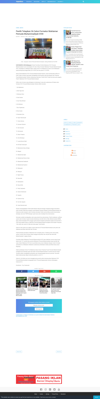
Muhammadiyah (51, 1)
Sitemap (67, 138)
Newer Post (19, 351)
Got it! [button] (96, 397)
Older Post (59, 351)
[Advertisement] (50, 15)
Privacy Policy (55, 394)
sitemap (47, 394)
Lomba (74, 122)
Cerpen (69, 122)
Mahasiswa (36, 1)
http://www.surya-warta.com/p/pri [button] (48, 397)
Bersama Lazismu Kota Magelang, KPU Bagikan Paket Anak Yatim (33, 289)
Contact (41, 394)
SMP (79, 124)
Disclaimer (67, 133)
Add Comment (31, 36)
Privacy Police (68, 136)
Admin (74, 150)
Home (66, 129)
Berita (43, 1)
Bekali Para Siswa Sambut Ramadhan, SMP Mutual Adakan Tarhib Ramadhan (43, 290)
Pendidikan (29, 1)
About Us (67, 131)
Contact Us (67, 141)
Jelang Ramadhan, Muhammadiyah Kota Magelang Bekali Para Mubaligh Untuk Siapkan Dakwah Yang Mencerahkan (21, 292)
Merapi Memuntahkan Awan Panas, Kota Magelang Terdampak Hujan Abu (56, 290)
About (35, 394)
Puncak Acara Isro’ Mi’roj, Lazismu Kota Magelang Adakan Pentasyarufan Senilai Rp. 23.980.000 (73, 34)
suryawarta (74, 155)
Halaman (60, 1)
